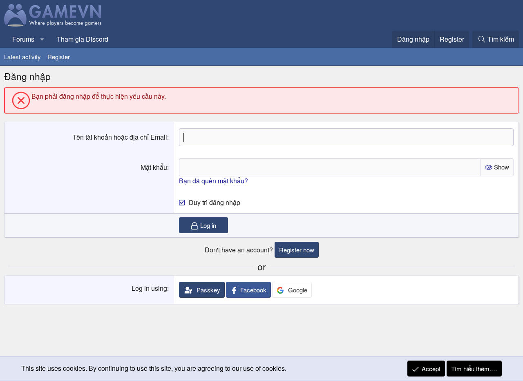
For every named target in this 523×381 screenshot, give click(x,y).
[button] (42, 39)
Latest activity (22, 56)
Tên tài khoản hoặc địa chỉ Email (120, 137)
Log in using (149, 288)
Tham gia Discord (82, 39)
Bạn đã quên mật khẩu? (213, 180)
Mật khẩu (154, 167)
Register (58, 56)
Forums (23, 39)
